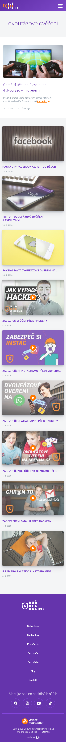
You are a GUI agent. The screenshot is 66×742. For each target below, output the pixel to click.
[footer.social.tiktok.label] (50, 703)
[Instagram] (27, 703)
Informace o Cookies (26, 731)
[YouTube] (38, 703)
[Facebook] (15, 703)
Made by (33, 737)
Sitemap (45, 731)
